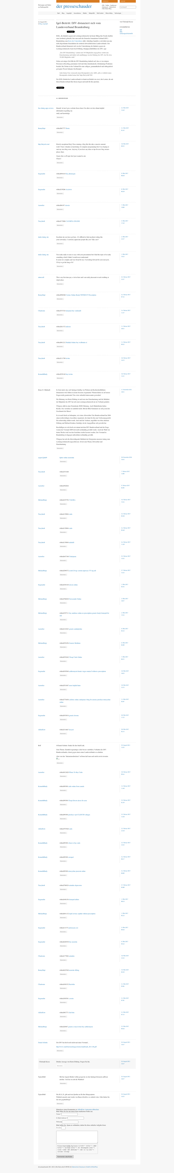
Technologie (118, 13)
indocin (68, 326)
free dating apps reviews (46, 108)
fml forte (71, 1012)
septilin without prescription (86, 914)
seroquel (71, 857)
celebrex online (74, 699)
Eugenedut (41, 174)
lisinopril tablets (74, 899)
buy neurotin (73, 942)
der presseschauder (74, 5)
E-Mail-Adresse (61, 1118)
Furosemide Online (75, 599)
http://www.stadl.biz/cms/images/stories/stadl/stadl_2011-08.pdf (76, 1047)
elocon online (73, 585)
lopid (70, 914)
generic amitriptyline (75, 629)
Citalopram (72, 556)
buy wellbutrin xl (81, 342)
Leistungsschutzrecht (126, 33)
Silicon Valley (109, 13)
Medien (85, 13)
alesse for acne (82, 800)
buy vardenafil (76, 311)
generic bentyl (96, 613)
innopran (68, 311)
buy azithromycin (87, 1027)
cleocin (67, 205)
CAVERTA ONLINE (73, 221)
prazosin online (80, 871)
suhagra (87, 815)
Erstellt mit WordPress (92, 1167)
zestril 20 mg (73, 570)
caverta (71, 998)
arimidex (72, 956)
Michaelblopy (42, 500)
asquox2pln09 (42, 457)
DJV (121, 30)
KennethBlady (42, 374)
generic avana (72, 1027)
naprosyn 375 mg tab (89, 570)
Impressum (105, 7)
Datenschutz (112, 7)
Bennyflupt (41, 128)
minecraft (41, 277)
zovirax (75, 914)
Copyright (69, 13)
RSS (103, 5)
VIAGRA (72, 500)
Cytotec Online (71, 295)
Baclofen (72, 984)
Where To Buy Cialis (76, 772)
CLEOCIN (81, 815)
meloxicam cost (73, 928)
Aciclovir (69, 189)
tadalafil (71, 542)
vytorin (80, 570)
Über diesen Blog (106, 9)
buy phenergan (70, 174)
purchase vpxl (72, 815)
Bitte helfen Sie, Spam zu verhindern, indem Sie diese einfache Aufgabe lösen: (81, 1125)
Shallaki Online (71, 342)
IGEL (121, 32)
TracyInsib (41, 221)
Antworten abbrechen (92, 1109)
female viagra (82, 671)
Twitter (107, 5)
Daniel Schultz (43, 1042)
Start (58, 13)
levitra (68, 358)
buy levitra (69, 374)
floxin (67, 128)
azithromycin (73, 671)
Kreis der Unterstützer (75, 41)
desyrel (71, 729)
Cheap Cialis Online (75, 657)
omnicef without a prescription (96, 671)
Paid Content (100, 13)
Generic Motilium (74, 643)
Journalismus (77, 13)
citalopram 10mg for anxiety (88, 699)
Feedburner (113, 5)
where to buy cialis (74, 843)
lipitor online (64, 457)
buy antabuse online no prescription (80, 613)
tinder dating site (43, 237)
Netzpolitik (92, 13)
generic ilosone (74, 715)
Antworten (60, 117)
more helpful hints (75, 685)
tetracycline (71, 871)
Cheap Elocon (72, 800)
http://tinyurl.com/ (43, 144)
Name (58, 1114)
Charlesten (41, 311)
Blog (63, 13)
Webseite (59, 1122)
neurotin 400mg (74, 970)
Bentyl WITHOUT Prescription (86, 295)
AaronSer (41, 205)
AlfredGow (41, 729)
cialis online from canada (76, 786)
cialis (70, 514)
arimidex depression (75, 885)
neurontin (71, 457)
